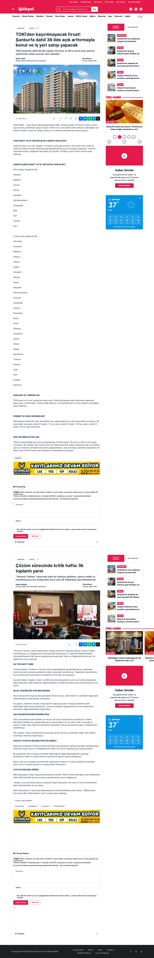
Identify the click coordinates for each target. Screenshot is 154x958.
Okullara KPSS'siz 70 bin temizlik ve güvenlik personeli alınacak (129, 78)
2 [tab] (119, 141)
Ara (94, 9)
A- (76, 118)
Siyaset (49, 16)
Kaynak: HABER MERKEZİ (23, 801)
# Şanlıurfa (19, 806)
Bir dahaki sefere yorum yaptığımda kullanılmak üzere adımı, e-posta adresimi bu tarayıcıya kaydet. (56, 530)
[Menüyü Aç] (13, 9)
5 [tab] (133, 141)
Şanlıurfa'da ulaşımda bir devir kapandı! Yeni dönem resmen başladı (128, 66)
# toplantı (45, 806)
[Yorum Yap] (66, 119)
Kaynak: (18, 458)
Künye (91, 950)
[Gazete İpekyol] (26, 9)
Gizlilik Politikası (84, 953)
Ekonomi (118, 16)
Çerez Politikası (102, 953)
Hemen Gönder (124, 190)
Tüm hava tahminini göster (124, 231)
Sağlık (127, 16)
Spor (110, 16)
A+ (71, 118)
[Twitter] (136, 951)
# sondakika (32, 806)
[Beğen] (55, 119)
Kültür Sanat (81, 16)
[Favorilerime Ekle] (61, 119)
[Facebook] (131, 951)
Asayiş (71, 16)
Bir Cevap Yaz (19, 487)
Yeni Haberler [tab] (133, 27)
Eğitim (92, 16)
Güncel (120, 60)
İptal (27, 853)
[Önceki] (109, 146)
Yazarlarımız (78, 950)
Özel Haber (60, 16)
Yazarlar (16, 16)
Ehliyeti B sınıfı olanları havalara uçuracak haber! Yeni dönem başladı (128, 90)
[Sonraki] (139, 146)
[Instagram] (141, 951)
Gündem (40, 16)
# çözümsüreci (59, 806)
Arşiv (100, 950)
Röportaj (102, 16)
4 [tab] (129, 141)
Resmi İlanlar (28, 16)
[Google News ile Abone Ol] (21, 118)
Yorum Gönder (20, 536)
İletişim (110, 950)
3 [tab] (124, 141)
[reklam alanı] (56, 468)
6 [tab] (124, 146)
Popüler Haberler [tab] (116, 27)
